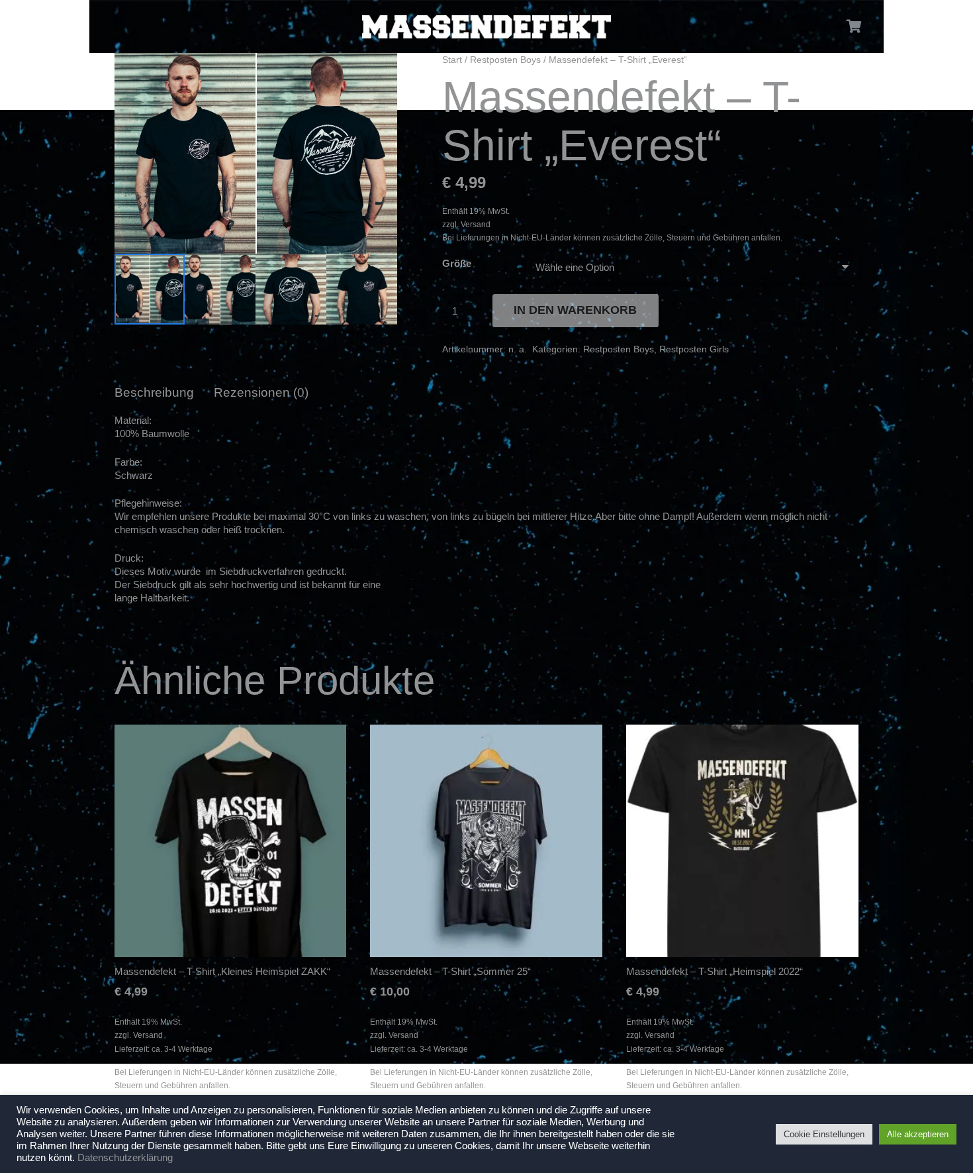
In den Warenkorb (575, 310)
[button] (377, 73)
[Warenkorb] (854, 26)
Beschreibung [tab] (154, 392)
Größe (456, 263)
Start (452, 60)
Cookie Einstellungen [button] (824, 1134)
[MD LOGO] (486, 26)
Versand (475, 224)
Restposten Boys (505, 60)
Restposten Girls (694, 349)
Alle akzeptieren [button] (918, 1134)
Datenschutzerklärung (125, 1157)
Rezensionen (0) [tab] (261, 392)
